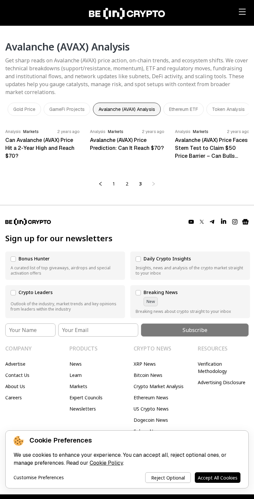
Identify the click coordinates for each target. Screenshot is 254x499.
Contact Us (17, 375)
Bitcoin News (148, 375)
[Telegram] (212, 221)
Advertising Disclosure (221, 382)
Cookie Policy (106, 462)
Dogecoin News (151, 420)
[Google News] (245, 221)
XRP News (145, 364)
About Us (15, 386)
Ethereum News (151, 397)
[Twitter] (201, 221)
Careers (13, 397)
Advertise (15, 364)
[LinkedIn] (224, 221)
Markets (78, 386)
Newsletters (82, 409)
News (75, 364)
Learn (75, 375)
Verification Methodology (212, 367)
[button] (65, 265)
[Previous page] (100, 184)
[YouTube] (191, 221)
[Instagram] (235, 221)
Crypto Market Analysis (159, 386)
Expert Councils (86, 397)
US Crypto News (151, 409)
